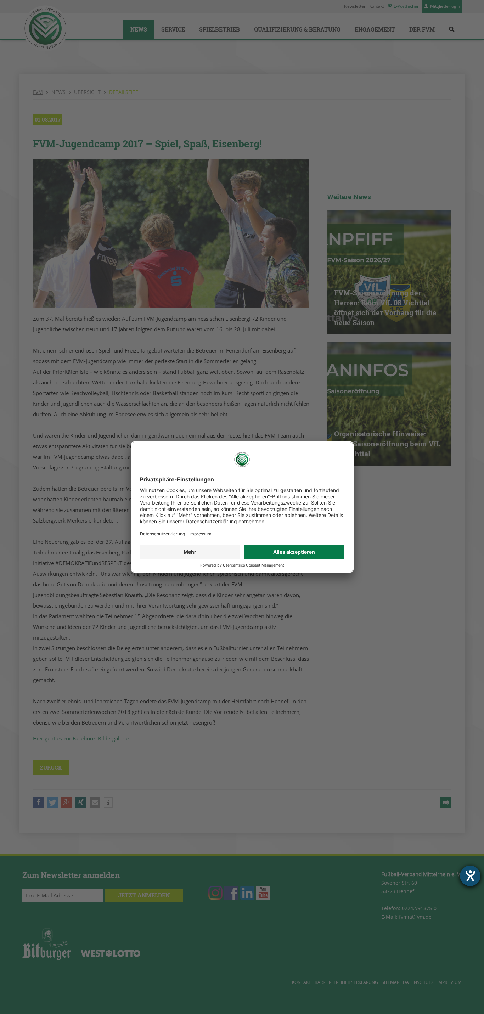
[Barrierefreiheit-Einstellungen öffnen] (470, 876)
